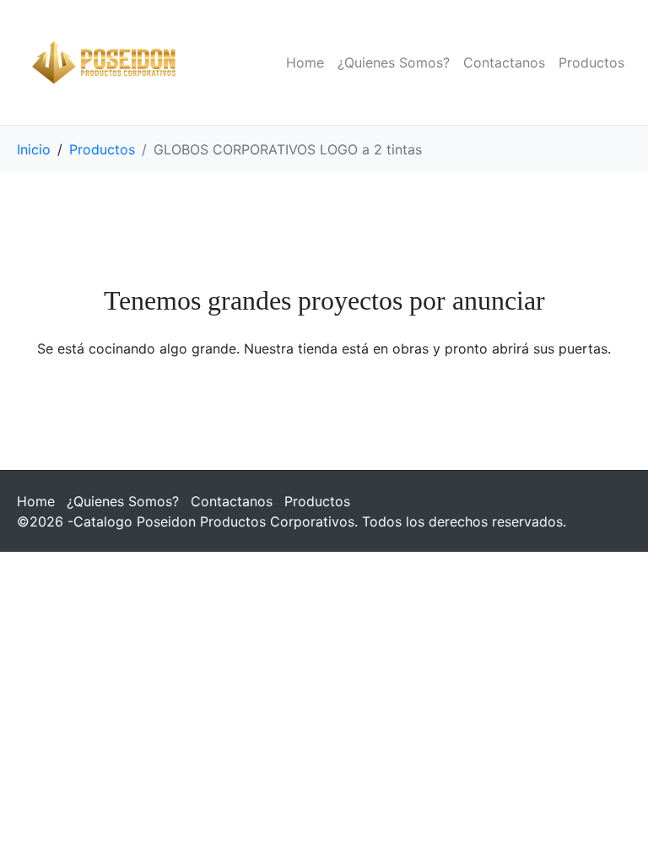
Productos (591, 62)
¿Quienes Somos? (394, 62)
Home (305, 62)
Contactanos (504, 62)
